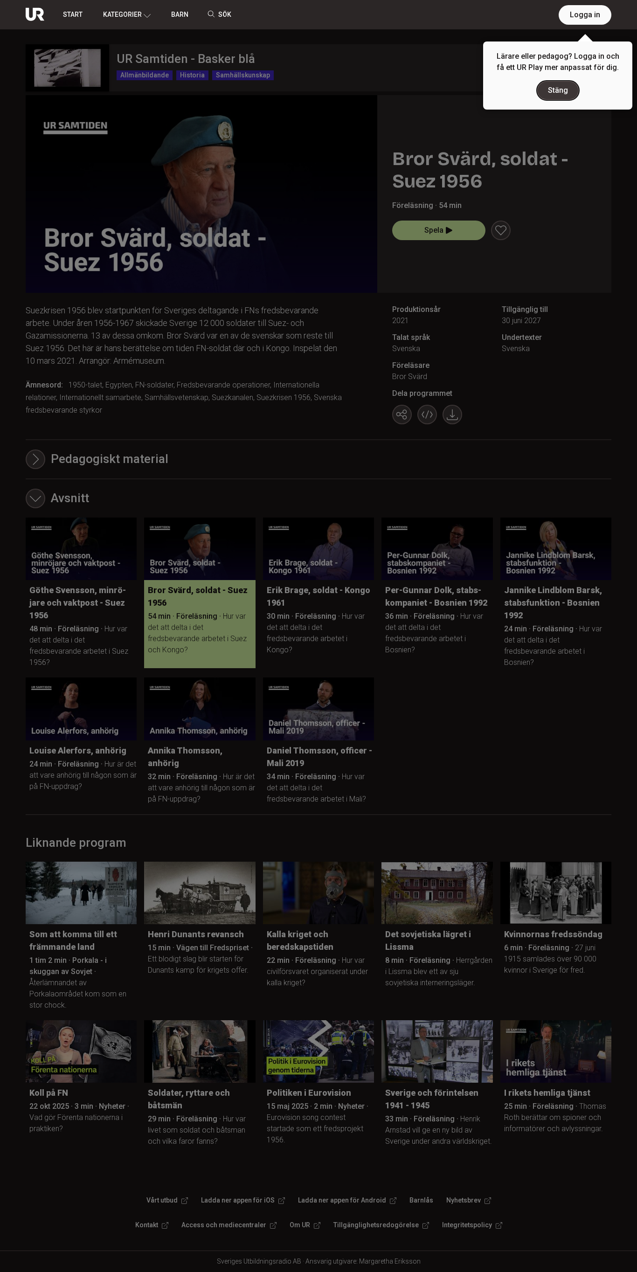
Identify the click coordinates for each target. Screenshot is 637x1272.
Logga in (585, 14)
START (73, 14)
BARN (179, 14)
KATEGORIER (122, 14)
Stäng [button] (558, 90)
